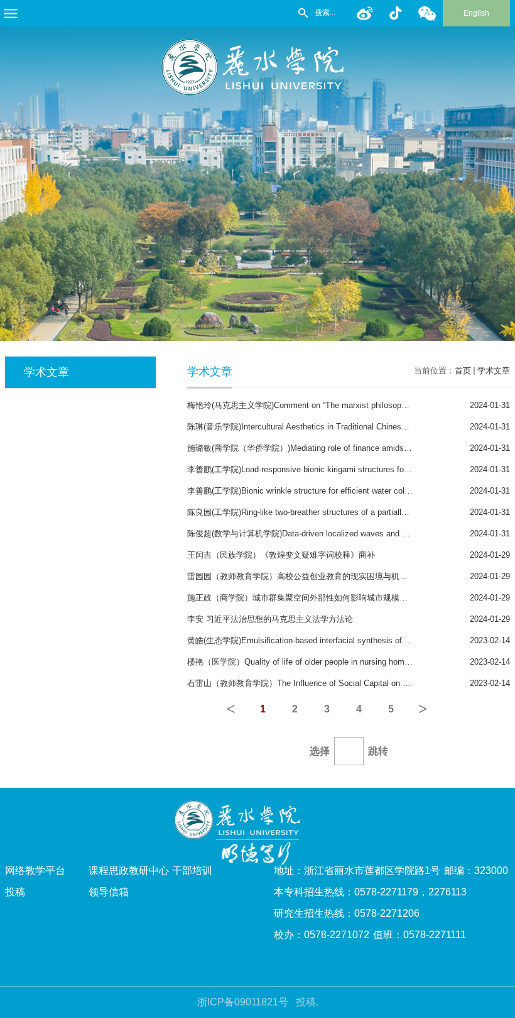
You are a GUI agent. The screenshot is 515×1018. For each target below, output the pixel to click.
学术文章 (493, 370)
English (476, 13)
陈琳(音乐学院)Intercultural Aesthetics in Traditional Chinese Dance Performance (333, 426)
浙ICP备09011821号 (242, 1002)
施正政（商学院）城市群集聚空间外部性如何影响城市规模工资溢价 (309, 597)
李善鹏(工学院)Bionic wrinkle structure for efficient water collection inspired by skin (337, 490)
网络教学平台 (35, 870)
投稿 (15, 892)
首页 (463, 370)
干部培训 (192, 870)
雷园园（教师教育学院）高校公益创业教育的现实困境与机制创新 (305, 576)
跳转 (378, 751)
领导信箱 (109, 892)
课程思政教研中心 (129, 870)
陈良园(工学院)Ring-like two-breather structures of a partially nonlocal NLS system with (345, 512)
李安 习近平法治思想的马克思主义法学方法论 (270, 619)
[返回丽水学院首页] (257, 43)
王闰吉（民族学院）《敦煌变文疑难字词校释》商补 (281, 555)
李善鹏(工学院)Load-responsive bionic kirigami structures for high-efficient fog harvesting (348, 469)
